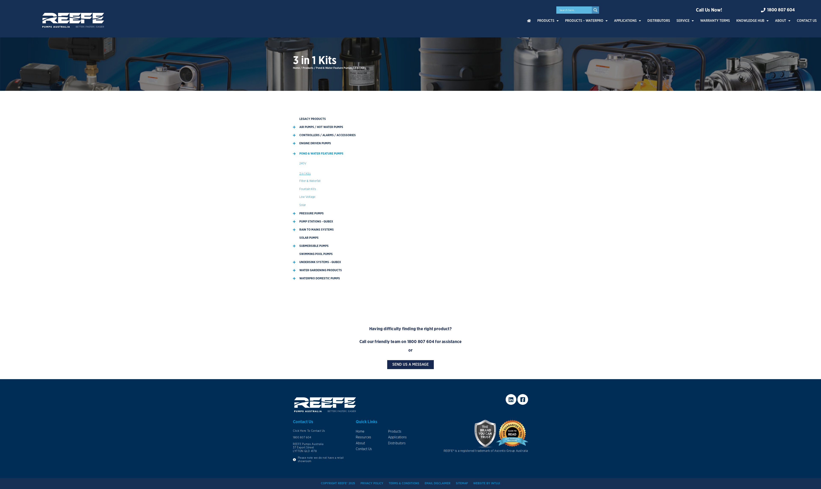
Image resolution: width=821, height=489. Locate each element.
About (780, 20)
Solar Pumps (309, 237)
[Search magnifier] (595, 10)
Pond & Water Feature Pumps (334, 68)
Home (296, 68)
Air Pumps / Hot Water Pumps (321, 127)
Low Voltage (307, 197)
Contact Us (807, 20)
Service (683, 20)
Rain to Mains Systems (316, 229)
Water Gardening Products (320, 270)
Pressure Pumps (311, 213)
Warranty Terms (715, 20)
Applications (625, 20)
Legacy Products (312, 119)
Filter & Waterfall (309, 181)
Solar (302, 205)
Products (545, 20)
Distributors (658, 20)
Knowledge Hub (750, 20)
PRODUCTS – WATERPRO (584, 20)
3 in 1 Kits (305, 173)
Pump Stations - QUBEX (316, 221)
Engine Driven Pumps (315, 143)
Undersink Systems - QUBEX (320, 262)
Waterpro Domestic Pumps (319, 278)
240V (302, 163)
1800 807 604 (420, 342)
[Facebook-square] (522, 399)
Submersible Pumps (314, 245)
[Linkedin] (511, 399)
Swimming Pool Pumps (316, 254)
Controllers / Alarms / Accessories (327, 135)
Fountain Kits (307, 189)
